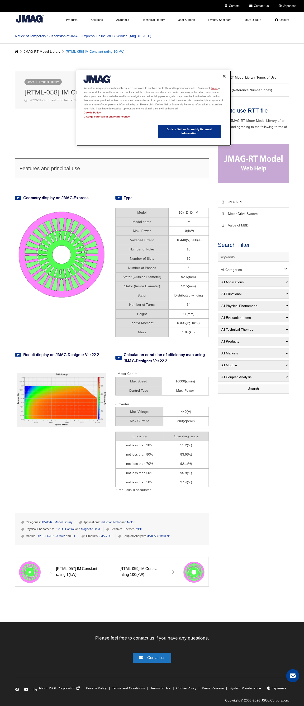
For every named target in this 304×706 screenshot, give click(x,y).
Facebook (18, 690)
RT (73, 536)
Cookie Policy (186, 688)
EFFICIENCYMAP (53, 536)
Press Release (213, 688)
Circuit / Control (65, 529)
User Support (186, 20)
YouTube (27, 690)
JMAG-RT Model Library (43, 82)
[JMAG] (30, 19)
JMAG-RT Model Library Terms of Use (247, 77)
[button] (253, 163)
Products (71, 20)
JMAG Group (253, 20)
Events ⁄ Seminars (219, 20)
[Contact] (292, 675)
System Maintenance (245, 688)
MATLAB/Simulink (158, 536)
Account (283, 20)
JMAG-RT (105, 536)
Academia (122, 20)
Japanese (289, 6)
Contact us (261, 6)
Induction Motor (111, 522)
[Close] (224, 76)
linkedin (36, 690)
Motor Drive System (243, 214)
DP (38, 536)
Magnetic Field (90, 529)
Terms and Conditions (128, 688)
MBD (139, 529)
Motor (130, 522)
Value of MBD (238, 225)
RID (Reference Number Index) (248, 90)
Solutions (97, 20)
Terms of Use (161, 688)
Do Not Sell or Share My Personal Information (189, 131)
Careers (234, 6)
